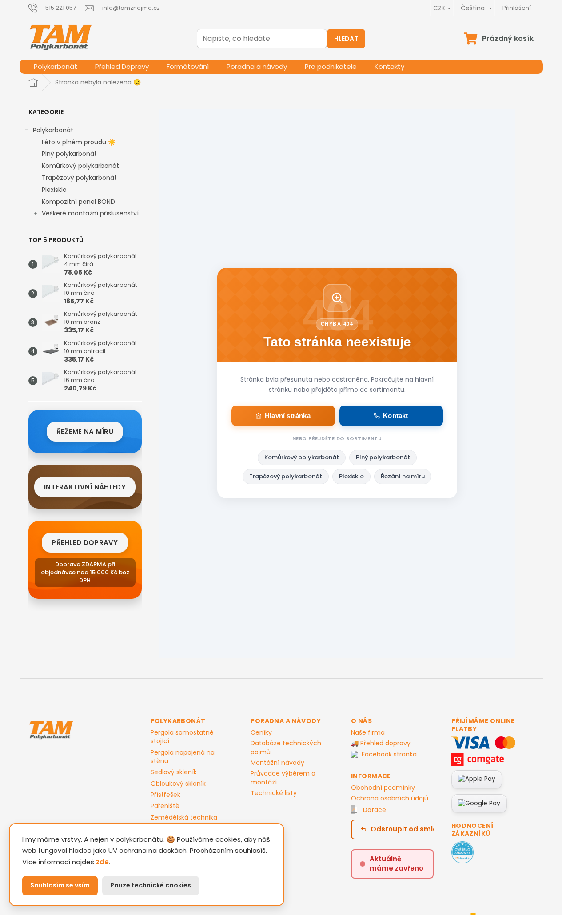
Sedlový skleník (174, 772)
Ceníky (261, 732)
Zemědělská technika (184, 817)
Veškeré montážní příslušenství (90, 213)
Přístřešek (165, 795)
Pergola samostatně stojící (182, 736)
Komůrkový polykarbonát (80, 165)
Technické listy (274, 792)
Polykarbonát (53, 130)
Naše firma (368, 732)
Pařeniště (165, 806)
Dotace (374, 809)
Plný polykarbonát (69, 153)
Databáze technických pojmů (286, 747)
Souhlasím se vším (60, 885)
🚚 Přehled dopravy (381, 743)
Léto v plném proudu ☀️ (79, 142)
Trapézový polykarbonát (79, 177)
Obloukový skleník (178, 784)
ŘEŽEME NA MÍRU (84, 431)
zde (102, 862)
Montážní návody (277, 762)
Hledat (346, 38)
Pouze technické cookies (150, 885)
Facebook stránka (389, 754)
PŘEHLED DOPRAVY (85, 542)
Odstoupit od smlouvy (410, 829)
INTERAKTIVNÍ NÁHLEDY (85, 487)
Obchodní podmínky (383, 787)
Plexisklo (54, 189)
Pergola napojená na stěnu (183, 756)
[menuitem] (55, 67)
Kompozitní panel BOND (78, 201)
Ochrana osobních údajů (389, 798)
